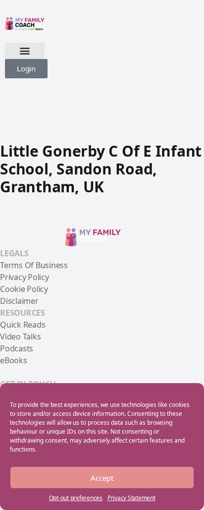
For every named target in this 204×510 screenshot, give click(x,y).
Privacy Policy (24, 277)
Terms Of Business (34, 265)
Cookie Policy (24, 288)
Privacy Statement (131, 498)
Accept (102, 478)
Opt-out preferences (75, 498)
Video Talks (20, 336)
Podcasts (16, 348)
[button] (25, 51)
